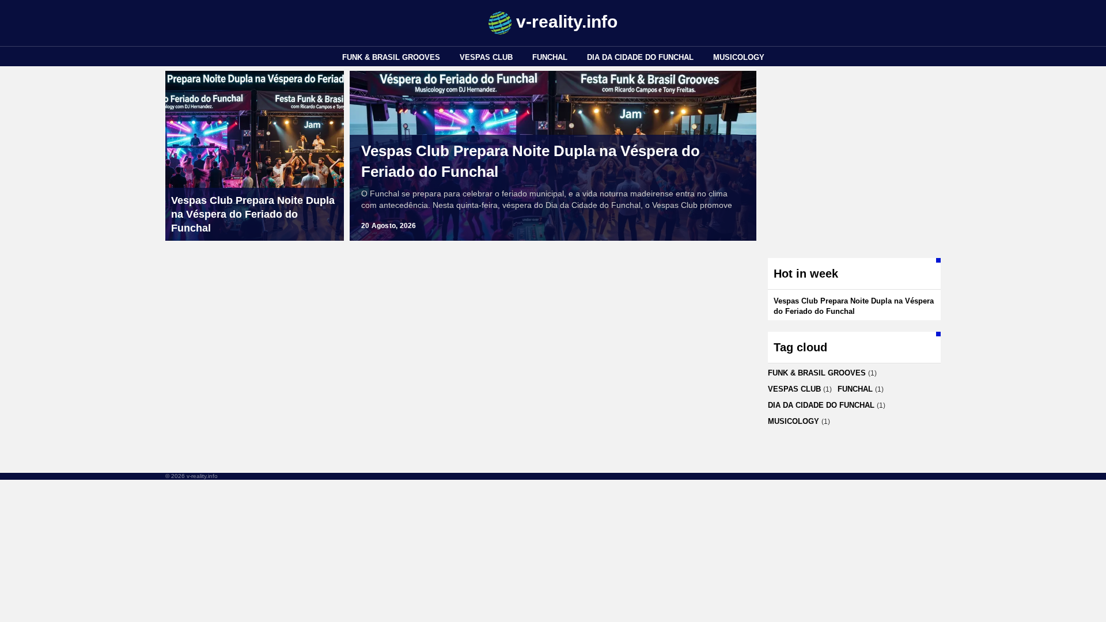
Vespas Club (486, 57)
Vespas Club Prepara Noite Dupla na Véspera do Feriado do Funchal (530, 161)
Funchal (549, 57)
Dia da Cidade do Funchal (640, 57)
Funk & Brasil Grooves (391, 57)
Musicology (738, 57)
